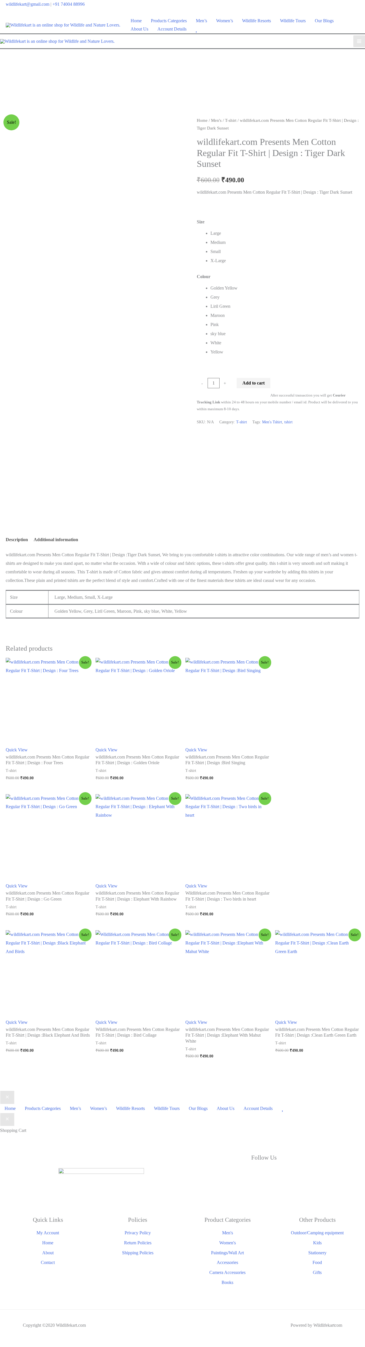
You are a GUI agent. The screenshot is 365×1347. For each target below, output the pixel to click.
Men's (216, 120)
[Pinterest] (316, 1193)
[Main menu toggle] (359, 41)
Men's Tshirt (272, 422)
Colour (203, 276)
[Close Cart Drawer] (7, 1119)
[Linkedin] (316, 1173)
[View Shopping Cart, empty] (355, 25)
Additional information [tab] (56, 539)
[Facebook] (211, 1173)
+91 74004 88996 (68, 4)
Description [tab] (17, 539)
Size (200, 221)
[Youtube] (264, 1193)
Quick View (17, 749)
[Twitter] (264, 1173)
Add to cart (253, 383)
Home (202, 120)
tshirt (288, 422)
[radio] (284, 233)
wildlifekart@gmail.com (27, 4)
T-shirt (230, 120)
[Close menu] (7, 1097)
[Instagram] (211, 1193)
